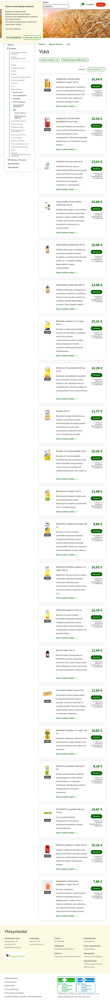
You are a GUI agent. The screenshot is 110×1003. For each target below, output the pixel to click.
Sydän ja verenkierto (18, 141)
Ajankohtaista (14, 163)
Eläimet (13, 71)
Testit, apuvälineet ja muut (19, 144)
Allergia (13, 65)
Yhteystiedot (13, 167)
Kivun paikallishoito (19, 96)
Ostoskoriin (96, 86)
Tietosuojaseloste (12, 989)
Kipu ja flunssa (16, 89)
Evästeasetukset (11, 978)
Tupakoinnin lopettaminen (19, 147)
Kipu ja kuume (18, 92)
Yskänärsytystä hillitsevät (19, 117)
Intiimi (13, 86)
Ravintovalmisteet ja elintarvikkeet (18, 130)
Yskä (14, 110)
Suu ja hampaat (16, 138)
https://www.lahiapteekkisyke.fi (67, 956)
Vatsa (13, 150)
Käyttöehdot (10, 985)
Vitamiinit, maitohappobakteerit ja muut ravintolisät (21, 154)
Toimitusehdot (10, 982)
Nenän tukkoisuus (19, 102)
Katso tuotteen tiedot (65, 106)
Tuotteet (12, 48)
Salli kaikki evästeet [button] (32, 37)
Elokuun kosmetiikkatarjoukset (18, 57)
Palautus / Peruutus (18, 160)
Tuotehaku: (44, 2)
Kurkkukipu (16, 99)
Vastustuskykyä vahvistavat (18, 106)
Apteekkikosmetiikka (18, 68)
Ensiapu (13, 74)
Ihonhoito (14, 83)
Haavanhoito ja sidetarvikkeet (21, 77)
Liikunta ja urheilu (17, 124)
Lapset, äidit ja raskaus (18, 121)
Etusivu (11, 45)
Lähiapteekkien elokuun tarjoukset (19, 53)
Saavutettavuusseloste (14, 993)
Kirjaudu (101, 4)
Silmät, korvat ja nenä (18, 135)
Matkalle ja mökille (17, 127)
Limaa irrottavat (20, 113)
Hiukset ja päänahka (18, 80)
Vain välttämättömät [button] (14, 37)
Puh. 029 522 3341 (82, 997)
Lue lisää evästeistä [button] (12, 29)
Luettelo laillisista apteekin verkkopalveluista (23, 996)
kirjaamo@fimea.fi (65, 997)
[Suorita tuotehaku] (68, 3)
